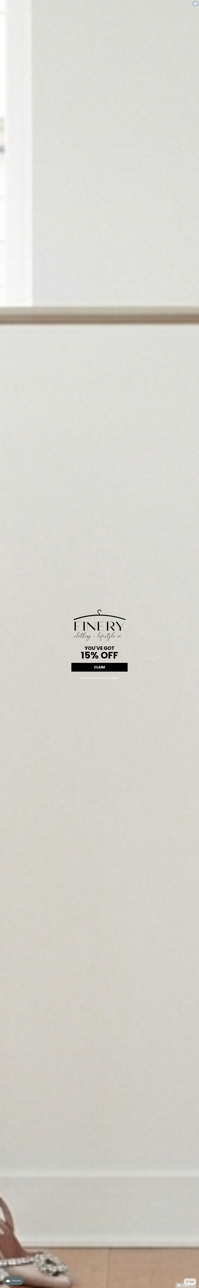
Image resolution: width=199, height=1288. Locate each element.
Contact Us (187, 1285)
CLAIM (99, 667)
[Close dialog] (195, 3)
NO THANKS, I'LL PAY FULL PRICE (99, 678)
